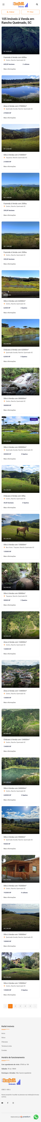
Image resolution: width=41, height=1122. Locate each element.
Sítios (3, 1037)
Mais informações (10, 69)
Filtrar (31, 12)
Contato (4, 1050)
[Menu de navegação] (3, 4)
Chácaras (4, 1042)
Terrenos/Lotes (6, 1046)
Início (3, 1033)
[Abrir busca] (37, 4)
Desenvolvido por (15, 1117)
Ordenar (11, 12)
